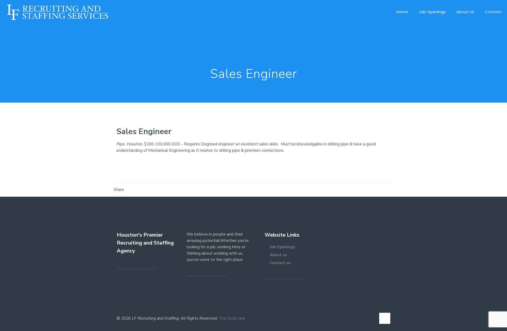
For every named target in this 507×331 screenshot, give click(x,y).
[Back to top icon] (384, 318)
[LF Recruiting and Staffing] (57, 12)
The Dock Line (232, 318)
